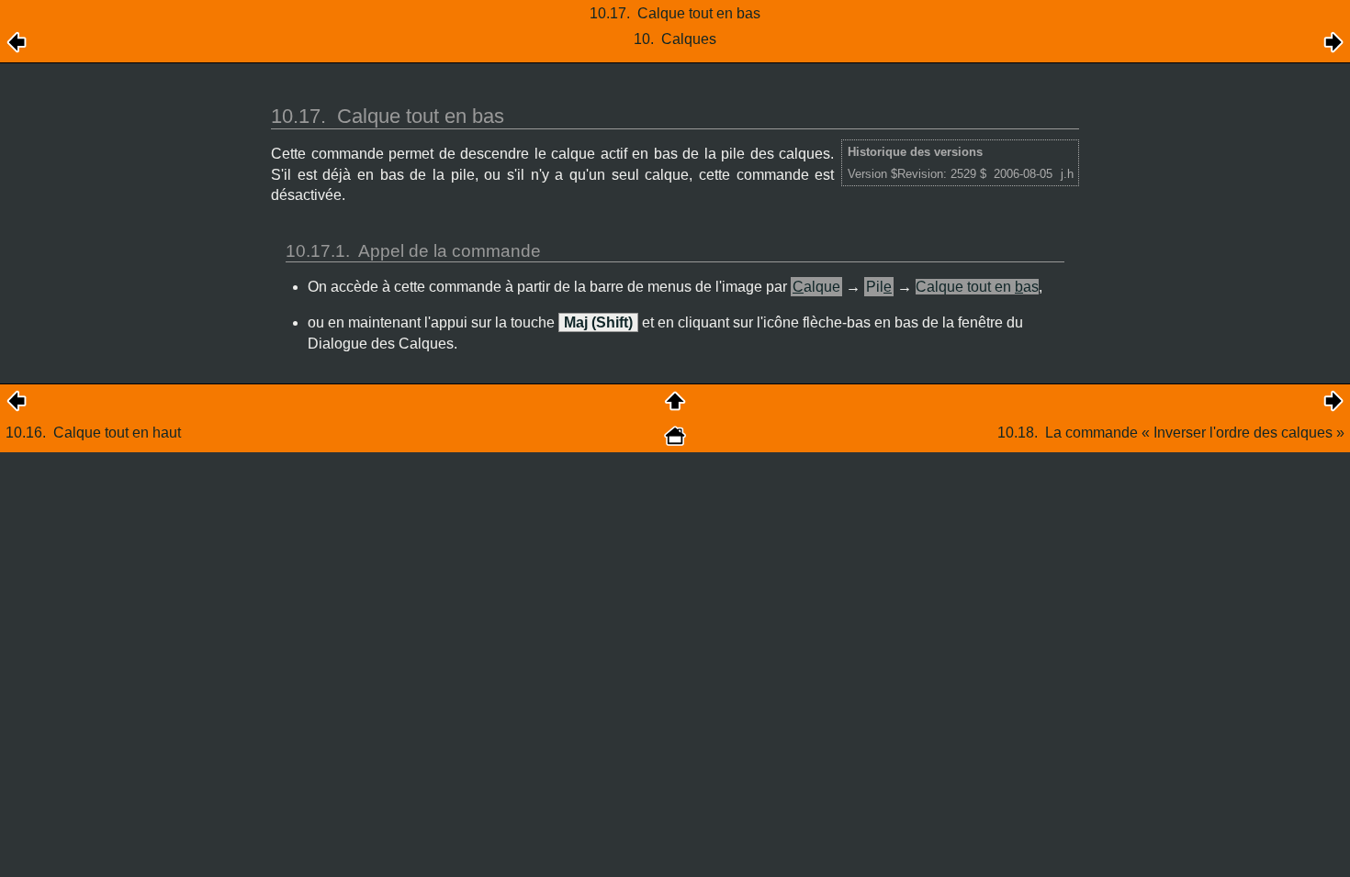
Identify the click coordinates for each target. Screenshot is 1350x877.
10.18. (1170, 432)
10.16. (93, 432)
